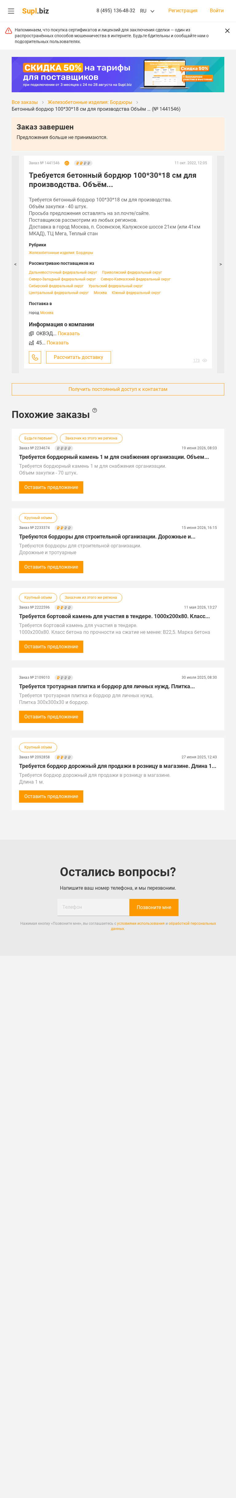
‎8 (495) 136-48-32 (115, 11)
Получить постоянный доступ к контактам (118, 389)
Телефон (72, 907)
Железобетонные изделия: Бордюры (61, 253)
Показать (69, 333)
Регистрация (183, 10)
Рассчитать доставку (78, 357)
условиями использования (141, 923)
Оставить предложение (51, 487)
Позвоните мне (154, 907)
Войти (217, 10)
